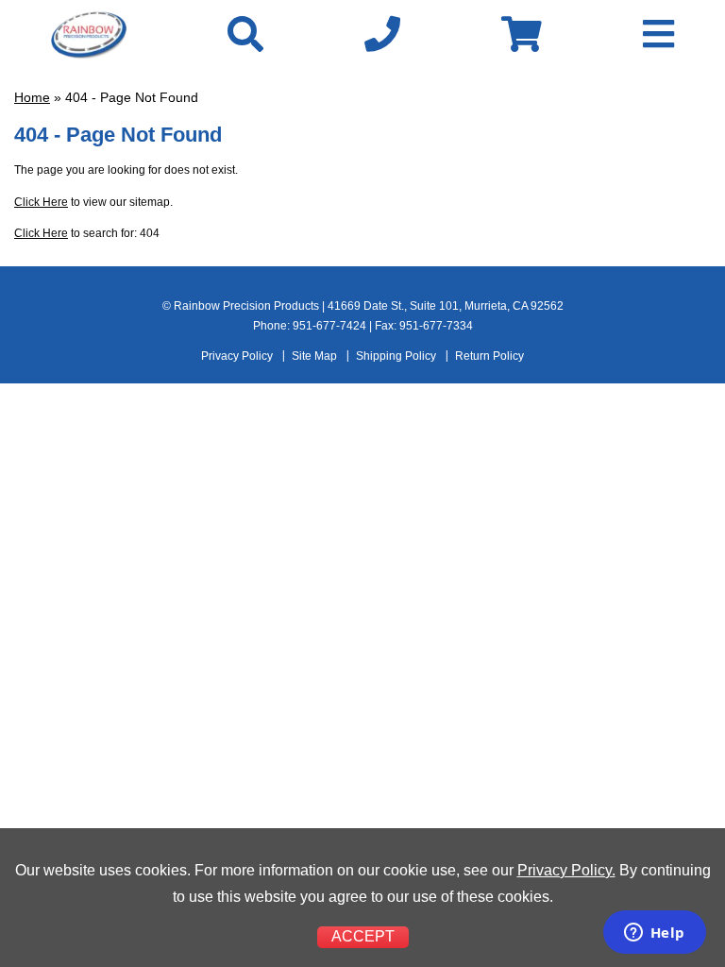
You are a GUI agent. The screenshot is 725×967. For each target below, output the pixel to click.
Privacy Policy (237, 356)
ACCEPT (363, 936)
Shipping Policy (396, 356)
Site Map (314, 356)
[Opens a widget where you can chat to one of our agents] (654, 934)
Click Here (41, 202)
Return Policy (489, 356)
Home (32, 97)
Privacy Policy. (566, 870)
